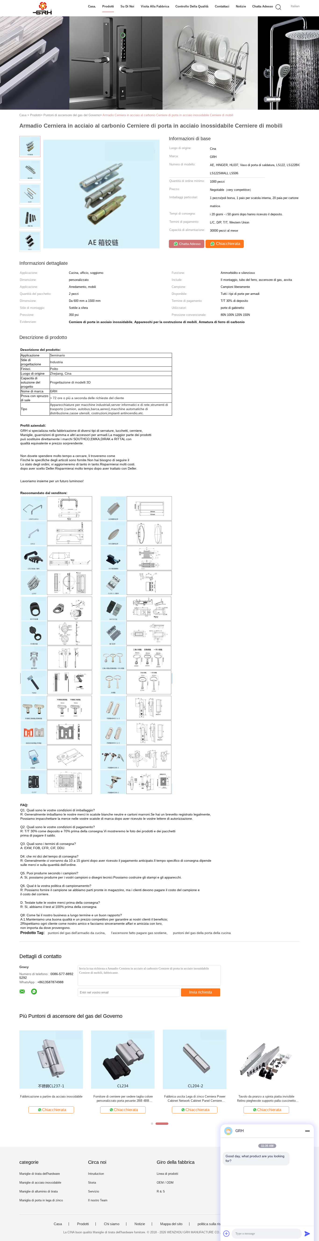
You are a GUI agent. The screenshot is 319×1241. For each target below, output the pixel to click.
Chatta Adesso (262, 6)
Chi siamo (111, 1224)
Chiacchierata (227, 243)
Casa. (92, 6)
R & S (161, 1191)
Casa (58, 1224)
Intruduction (96, 1173)
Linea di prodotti (167, 1173)
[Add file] (226, 1233)
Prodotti (108, 6)
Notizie (241, 6)
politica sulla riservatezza (217, 1224)
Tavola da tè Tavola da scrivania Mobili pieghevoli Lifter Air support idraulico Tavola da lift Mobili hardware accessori (266, 1099)
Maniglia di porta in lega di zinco (41, 1200)
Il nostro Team (97, 1200)
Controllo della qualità (191, 6)
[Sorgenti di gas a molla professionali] (51, 1059)
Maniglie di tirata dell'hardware (39, 1173)
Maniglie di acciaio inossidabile (40, 1182)
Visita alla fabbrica (155, 6)
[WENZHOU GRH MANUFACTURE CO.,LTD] (42, 8)
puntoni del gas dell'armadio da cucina (76, 933)
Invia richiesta (200, 992)
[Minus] (307, 1131)
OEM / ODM (165, 1182)
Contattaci (222, 6)
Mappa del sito (171, 1224)
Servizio (93, 1191)
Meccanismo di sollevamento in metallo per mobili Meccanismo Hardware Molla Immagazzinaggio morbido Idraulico (194, 1099)
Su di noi (127, 6)
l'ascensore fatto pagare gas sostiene (139, 933)
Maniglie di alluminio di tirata (38, 1191)
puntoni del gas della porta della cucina (202, 933)
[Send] (307, 1233)
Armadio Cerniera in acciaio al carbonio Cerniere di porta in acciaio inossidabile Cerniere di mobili (168, 115)
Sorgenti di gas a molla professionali (51, 1096)
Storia (92, 1182)
